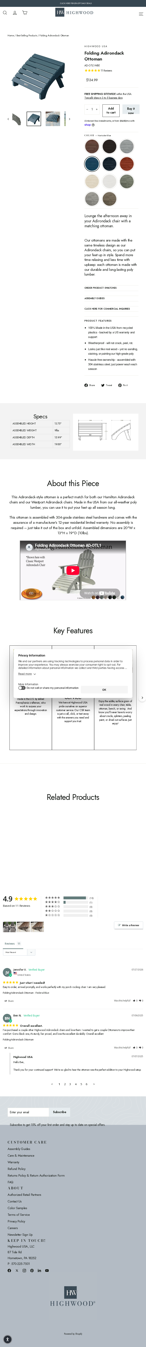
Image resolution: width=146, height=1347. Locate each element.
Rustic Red (126, 164)
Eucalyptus (126, 181)
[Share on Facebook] (9, 1270)
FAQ (10, 1182)
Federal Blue (109, 164)
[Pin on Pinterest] (32, 1270)
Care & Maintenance (21, 1155)
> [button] (94, 1084)
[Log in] (15, 12)
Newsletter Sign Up (20, 1234)
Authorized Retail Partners (24, 1194)
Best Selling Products (27, 35)
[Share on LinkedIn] (39, 1270)
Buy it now (131, 110)
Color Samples (17, 1208)
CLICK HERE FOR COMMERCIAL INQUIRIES (107, 309)
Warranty (13, 1162)
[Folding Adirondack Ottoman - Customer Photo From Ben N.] (23, 926)
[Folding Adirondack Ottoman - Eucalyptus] (24, 840)
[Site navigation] (141, 13)
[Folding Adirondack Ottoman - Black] (14, 836)
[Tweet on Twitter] (17, 1270)
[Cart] (25, 12)
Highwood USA (96, 46)
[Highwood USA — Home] (74, 12)
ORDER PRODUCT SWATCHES (100, 288)
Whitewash (92, 181)
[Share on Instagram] (24, 1270)
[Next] (142, 698)
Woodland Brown (109, 199)
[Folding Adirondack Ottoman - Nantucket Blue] (24, 836)
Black (109, 146)
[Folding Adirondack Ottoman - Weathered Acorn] (10, 836)
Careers (13, 1228)
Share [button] (10, 1001)
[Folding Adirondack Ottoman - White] (19, 840)
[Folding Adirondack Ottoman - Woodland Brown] (10, 844)
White (109, 181)
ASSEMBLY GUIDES (94, 298)
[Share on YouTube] (47, 1270)
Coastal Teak (126, 146)
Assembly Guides (19, 1149)
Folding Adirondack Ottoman (18, 992)
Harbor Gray (92, 199)
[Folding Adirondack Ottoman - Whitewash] (14, 840)
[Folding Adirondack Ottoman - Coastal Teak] (19, 836)
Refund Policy (16, 1169)
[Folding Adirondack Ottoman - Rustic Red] (10, 840)
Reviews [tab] (10, 943)
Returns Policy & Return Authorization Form (36, 1175)
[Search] (5, 12)
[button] (135, 1000)
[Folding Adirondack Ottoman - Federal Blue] (29, 836)
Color (97, 135)
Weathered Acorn (92, 146)
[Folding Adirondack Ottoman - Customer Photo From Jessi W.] (9, 927)
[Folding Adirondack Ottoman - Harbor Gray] (29, 840)
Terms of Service (19, 1214)
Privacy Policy (16, 1221)
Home (11, 35)
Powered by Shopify (73, 1334)
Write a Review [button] (130, 925)
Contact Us (15, 1201)
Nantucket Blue (92, 164)
